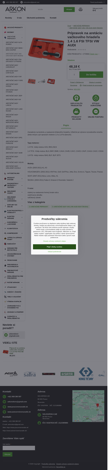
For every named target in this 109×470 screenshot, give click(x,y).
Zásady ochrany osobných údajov (54, 241)
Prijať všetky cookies (54, 247)
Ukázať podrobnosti (54, 251)
